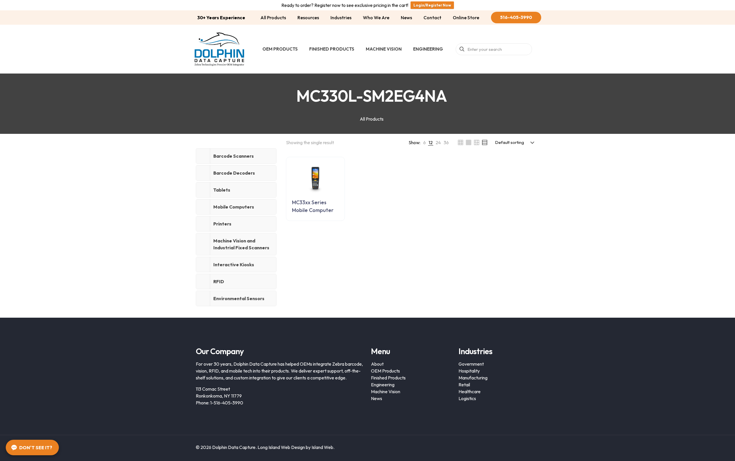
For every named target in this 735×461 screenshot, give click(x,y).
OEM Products (385, 371)
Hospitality (469, 371)
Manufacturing (473, 378)
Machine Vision (385, 391)
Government (471, 364)
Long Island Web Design (281, 447)
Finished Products (388, 378)
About (377, 364)
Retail (464, 384)
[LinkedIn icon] (519, 447)
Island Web (322, 447)
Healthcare (470, 391)
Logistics (467, 398)
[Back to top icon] (533, 447)
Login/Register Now (432, 5)
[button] (236, 156)
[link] (424, 142)
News (376, 398)
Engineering (382, 384)
